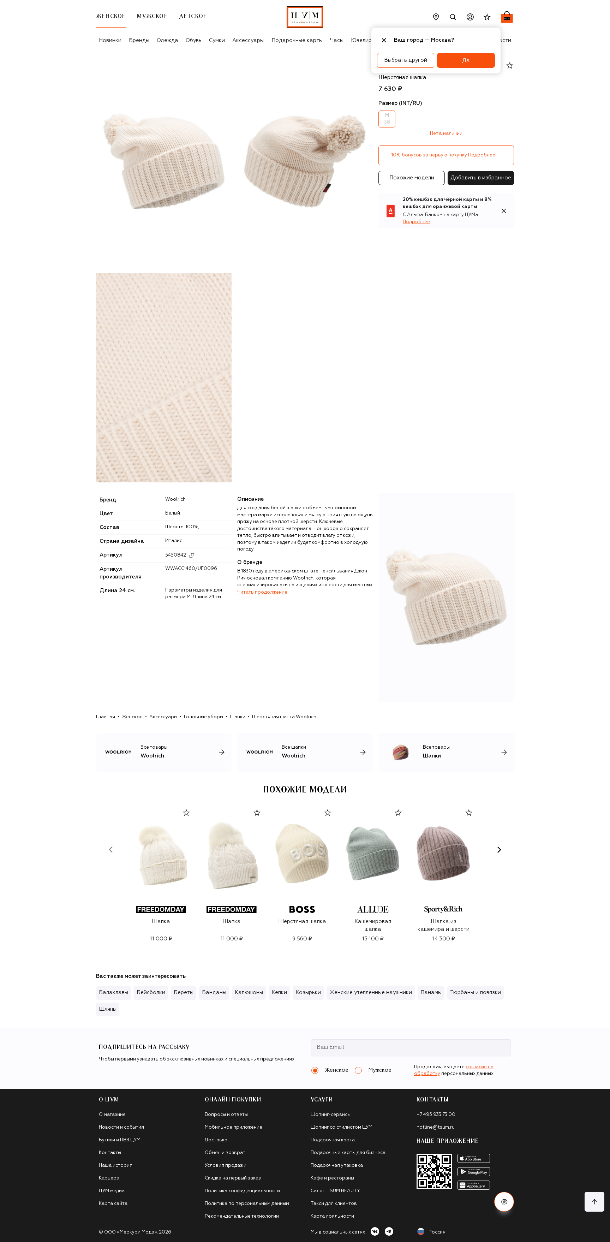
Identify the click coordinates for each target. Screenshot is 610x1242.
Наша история (115, 1165)
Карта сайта (113, 1203)
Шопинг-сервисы (331, 1114)
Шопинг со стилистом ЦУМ (341, 1127)
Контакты (110, 1153)
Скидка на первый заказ (233, 1178)
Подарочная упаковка (337, 1165)
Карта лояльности (332, 1216)
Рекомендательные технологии (242, 1216)
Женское (132, 717)
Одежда (167, 40)
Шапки (237, 717)
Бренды (139, 40)
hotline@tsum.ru (436, 1127)
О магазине (112, 1114)
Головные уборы (203, 717)
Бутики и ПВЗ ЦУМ (119, 1140)
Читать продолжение (262, 592)
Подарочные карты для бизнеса (348, 1153)
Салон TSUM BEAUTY (335, 1191)
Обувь (194, 40)
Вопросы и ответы (226, 1114)
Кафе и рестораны (332, 1178)
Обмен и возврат (225, 1153)
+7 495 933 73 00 (436, 1114)
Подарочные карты (297, 40)
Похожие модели (411, 177)
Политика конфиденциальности (242, 1191)
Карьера (109, 1178)
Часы (336, 40)
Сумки (217, 40)
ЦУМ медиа (112, 1191)
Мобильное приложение (233, 1127)
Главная (105, 717)
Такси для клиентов (334, 1203)
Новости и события (121, 1127)
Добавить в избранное (480, 177)
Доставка (216, 1140)
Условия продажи (225, 1165)
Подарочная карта (333, 1140)
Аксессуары (248, 40)
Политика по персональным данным (247, 1203)
